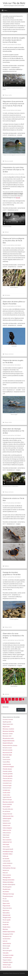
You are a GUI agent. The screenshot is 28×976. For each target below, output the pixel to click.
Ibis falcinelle (6, 858)
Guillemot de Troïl (7, 842)
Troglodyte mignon (7, 962)
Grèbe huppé (6, 835)
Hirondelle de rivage (8, 851)
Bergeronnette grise (8, 743)
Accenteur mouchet (8, 719)
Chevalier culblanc (7, 771)
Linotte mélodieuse (7, 863)
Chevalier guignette (7, 776)
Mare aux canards (9, 161)
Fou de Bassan (6, 811)
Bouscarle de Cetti (7, 752)
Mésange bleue (6, 877)
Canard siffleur (6, 762)
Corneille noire (6, 790)
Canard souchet (7, 764)
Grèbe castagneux (7, 828)
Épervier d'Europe (7, 799)
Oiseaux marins (8, 95)
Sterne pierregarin (7, 950)
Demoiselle (7, 295)
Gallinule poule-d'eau (8, 816)
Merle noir (5, 872)
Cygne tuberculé (7, 797)
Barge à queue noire (8, 724)
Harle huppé (6, 844)
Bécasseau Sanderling (8, 731)
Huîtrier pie (5, 856)
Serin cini (5, 941)
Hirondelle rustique (7, 854)
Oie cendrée (6, 891)
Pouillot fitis (5, 924)
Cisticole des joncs (7, 780)
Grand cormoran (7, 787)
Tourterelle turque (7, 957)
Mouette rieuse (6, 889)
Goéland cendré (7, 823)
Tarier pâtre (5, 953)
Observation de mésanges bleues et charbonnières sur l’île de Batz (13, 431)
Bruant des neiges (7, 754)
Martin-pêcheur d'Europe (9, 868)
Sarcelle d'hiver (6, 938)
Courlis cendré (6, 792)
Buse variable (6, 757)
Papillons (7, 566)
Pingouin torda (6, 905)
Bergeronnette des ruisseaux (10, 745)
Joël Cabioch (18, 44)
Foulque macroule (7, 813)
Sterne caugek (6, 946)
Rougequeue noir (7, 936)
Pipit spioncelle (6, 915)
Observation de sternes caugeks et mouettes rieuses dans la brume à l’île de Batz (14, 40)
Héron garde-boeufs (8, 849)
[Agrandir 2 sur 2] (23, 545)
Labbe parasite (6, 861)
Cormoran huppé (7, 785)
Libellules (7, 694)
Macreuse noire (7, 865)
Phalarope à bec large (8, 894)
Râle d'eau (5, 929)
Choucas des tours (7, 778)
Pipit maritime (6, 912)
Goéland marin (6, 825)
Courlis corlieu (6, 795)
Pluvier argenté (6, 920)
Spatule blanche (7, 943)
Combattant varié (7, 783)
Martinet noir (6, 870)
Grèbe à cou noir (7, 830)
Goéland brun (6, 821)
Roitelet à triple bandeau (9, 931)
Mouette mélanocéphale (9, 884)
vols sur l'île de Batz (19, 174)
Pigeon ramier (6, 903)
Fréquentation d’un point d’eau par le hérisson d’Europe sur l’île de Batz (13, 169)
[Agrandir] (23, 271)
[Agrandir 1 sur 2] (23, 528)
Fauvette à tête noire (8, 809)
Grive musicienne (7, 839)
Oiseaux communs (9, 354)
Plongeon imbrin (7, 917)
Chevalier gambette (8, 773)
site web (18, 197)
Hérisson (7, 232)
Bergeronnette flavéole (8, 740)
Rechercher (5, 707)
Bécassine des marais (8, 738)
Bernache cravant (7, 747)
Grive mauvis (6, 837)
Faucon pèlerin (6, 806)
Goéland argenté (7, 818)
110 (3, 702)
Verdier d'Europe (7, 967)
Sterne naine (6, 948)
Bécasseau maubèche (8, 729)
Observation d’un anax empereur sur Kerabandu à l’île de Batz (13, 636)
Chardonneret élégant (8, 766)
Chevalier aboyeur (7, 769)
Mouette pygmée (7, 887)
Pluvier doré (6, 922)
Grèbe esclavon (7, 832)
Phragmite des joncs (8, 896)
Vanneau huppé (7, 964)
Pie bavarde (6, 901)
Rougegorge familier (8, 934)
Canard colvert (6, 759)
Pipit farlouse (6, 910)
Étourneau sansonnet (8, 802)
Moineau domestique (8, 882)
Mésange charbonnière (8, 879)
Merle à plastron (7, 875)
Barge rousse (6, 726)
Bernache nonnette (7, 750)
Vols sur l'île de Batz (14, 3)
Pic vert (4, 898)
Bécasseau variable (8, 733)
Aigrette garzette (7, 722)
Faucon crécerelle (7, 804)
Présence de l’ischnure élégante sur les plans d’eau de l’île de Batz (13, 240)
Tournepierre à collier (8, 955)
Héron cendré (6, 846)
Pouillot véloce (6, 927)
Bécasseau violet (7, 736)
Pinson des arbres (7, 908)
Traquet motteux (7, 960)
